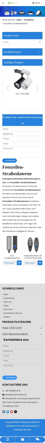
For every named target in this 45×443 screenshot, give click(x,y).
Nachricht (7, 309)
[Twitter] (15, 411)
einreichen (10, 160)
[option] (22, 81)
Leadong (18, 429)
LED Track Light (22, 93)
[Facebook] (3, 411)
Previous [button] (7, 88)
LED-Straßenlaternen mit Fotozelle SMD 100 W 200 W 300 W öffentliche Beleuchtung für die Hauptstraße (12, 257)
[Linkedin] (7, 411)
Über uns (7, 302)
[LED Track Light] (22, 78)
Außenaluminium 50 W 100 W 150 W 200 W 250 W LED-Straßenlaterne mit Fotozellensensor (33, 257)
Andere (6, 317)
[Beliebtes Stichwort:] (40, 42)
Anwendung (8, 298)
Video (6, 305)
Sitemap (27, 429)
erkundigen (10, 263)
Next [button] (37, 88)
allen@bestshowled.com (16, 394)
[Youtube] (11, 411)
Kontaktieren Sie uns (12, 313)
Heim (5, 294)
